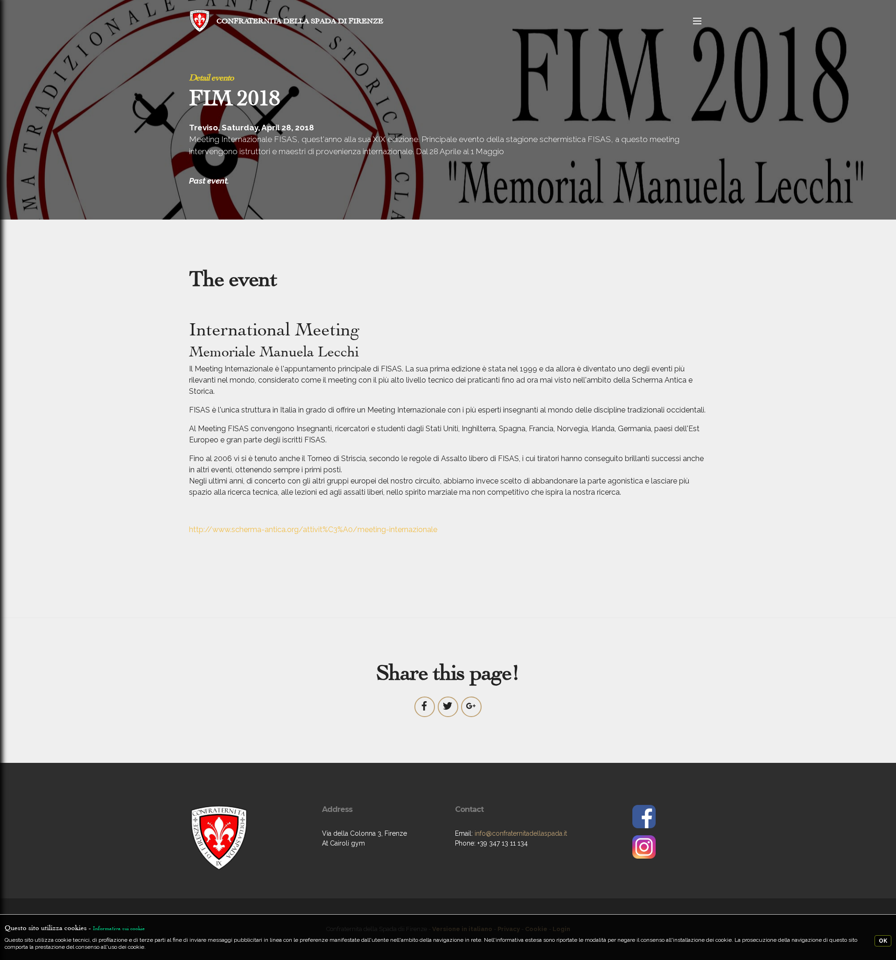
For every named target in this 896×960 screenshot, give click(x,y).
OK (883, 941)
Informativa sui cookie (119, 928)
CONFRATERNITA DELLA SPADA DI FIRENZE (300, 20)
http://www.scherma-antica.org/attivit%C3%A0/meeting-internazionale (313, 529)
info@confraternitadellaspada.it (521, 833)
